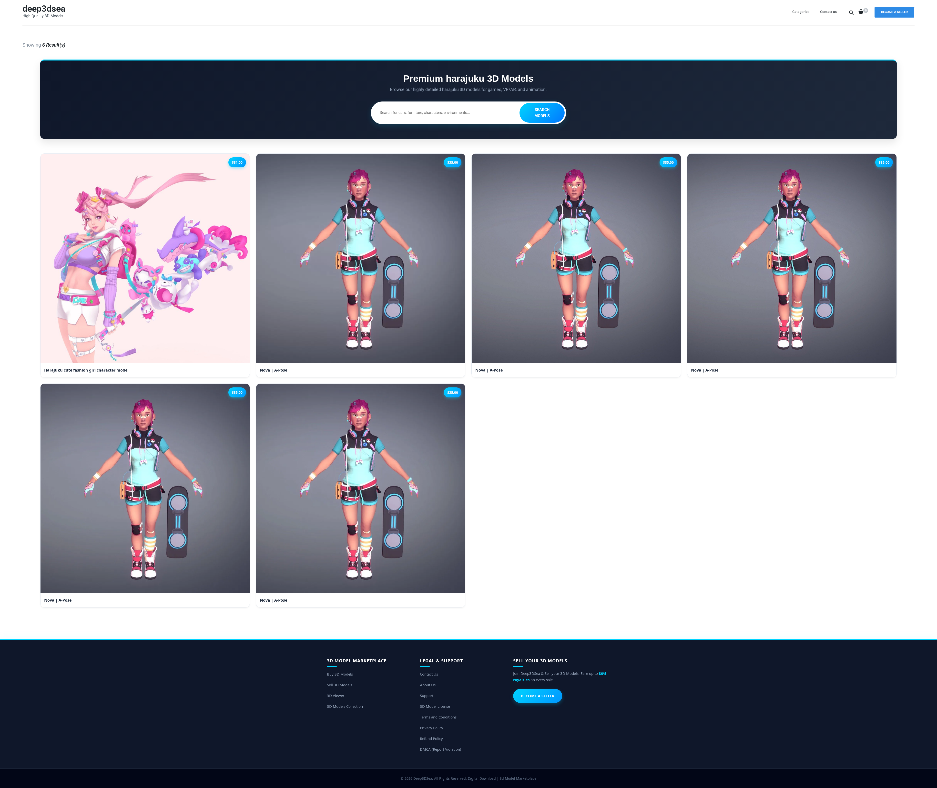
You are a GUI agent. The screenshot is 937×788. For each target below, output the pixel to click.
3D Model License (435, 706)
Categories (800, 12)
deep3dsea (43, 9)
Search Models (542, 112)
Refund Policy (431, 738)
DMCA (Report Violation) (440, 749)
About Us (428, 684)
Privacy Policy (431, 727)
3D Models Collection (345, 706)
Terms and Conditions (438, 717)
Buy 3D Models (340, 674)
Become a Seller (894, 12)
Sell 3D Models (339, 684)
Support (426, 695)
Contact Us (429, 674)
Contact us (828, 12)
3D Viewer (335, 695)
